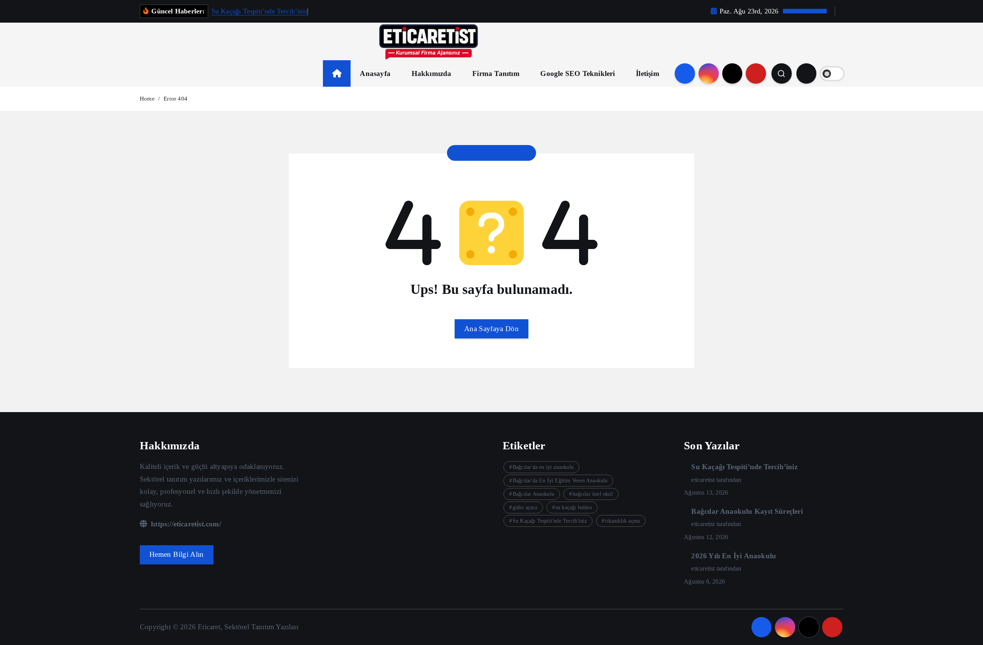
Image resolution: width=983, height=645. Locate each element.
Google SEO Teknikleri (577, 73)
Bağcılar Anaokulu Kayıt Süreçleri (747, 511)
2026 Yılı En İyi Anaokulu (733, 556)
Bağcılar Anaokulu (533, 494)
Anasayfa (375, 73)
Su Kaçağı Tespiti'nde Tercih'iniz (550, 521)
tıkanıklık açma (622, 521)
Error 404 (175, 99)
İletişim (647, 73)
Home (147, 99)
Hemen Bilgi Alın (176, 554)
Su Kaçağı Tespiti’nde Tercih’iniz (260, 11)
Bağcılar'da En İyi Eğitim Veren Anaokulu (560, 480)
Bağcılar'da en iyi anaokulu (543, 467)
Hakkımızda (432, 73)
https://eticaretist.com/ (185, 524)
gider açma (525, 507)
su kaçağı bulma (574, 507)
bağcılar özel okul (592, 494)
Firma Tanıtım (496, 73)
